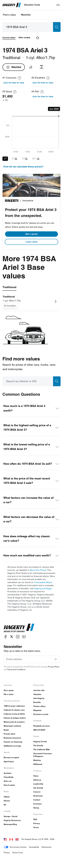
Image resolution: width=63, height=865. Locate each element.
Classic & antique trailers (15, 718)
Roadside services (41, 726)
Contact (36, 800)
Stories (7, 801)
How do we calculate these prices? (23, 166)
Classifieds (8, 777)
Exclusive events (40, 714)
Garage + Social (10, 816)
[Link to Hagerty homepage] (19, 628)
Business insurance (12, 738)
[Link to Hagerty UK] (17, 839)
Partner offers (39, 706)
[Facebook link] (5, 636)
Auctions (7, 773)
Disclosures (46, 847)
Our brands (38, 788)
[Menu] (58, 5)
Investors (37, 804)
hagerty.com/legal (42, 588)
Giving (36, 808)
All (5, 805)
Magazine (37, 710)
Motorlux (37, 760)
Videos (7, 797)
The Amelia (38, 745)
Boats (6, 730)
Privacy (36, 823)
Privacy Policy (53, 667)
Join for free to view (13, 82)
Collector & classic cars (14, 710)
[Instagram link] (18, 636)
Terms (36, 827)
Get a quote (31, 234)
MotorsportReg (10, 824)
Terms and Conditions (16, 669)
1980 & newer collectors (14, 706)
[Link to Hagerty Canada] (11, 839)
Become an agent (11, 757)
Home (36, 776)
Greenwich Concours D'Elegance (42, 754)
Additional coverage (12, 746)
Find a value (9, 14)
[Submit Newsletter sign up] (55, 659)
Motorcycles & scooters (14, 722)
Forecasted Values (43, 582)
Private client (9, 734)
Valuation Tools (32, 5)
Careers (37, 792)
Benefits (37, 702)
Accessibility (34, 847)
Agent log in (9, 761)
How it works (9, 785)
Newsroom (38, 796)
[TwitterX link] (12, 636)
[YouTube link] (24, 636)
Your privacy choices (17, 847)
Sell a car (8, 781)
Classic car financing (13, 742)
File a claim (8, 694)
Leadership (38, 784)
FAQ (35, 819)
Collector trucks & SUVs (14, 714)
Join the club (38, 690)
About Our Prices (38, 570)
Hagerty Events (40, 742)
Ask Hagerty (38, 698)
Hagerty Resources (12, 820)
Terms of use (17, 853)
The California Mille (41, 749)
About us (37, 780)
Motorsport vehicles (12, 726)
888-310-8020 (39, 730)
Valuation (37, 694)
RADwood (37, 764)
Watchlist (26, 14)
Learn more (31, 242)
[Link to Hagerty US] (5, 839)
